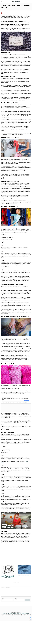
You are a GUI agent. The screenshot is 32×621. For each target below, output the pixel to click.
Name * (3, 598)
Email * (15, 598)
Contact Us (24, 613)
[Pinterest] (1, 13)
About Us (4, 613)
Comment (3, 586)
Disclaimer (14, 613)
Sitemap (27, 613)
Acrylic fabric (19, 104)
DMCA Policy (19, 613)
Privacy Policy (9, 613)
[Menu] (1, 1)
